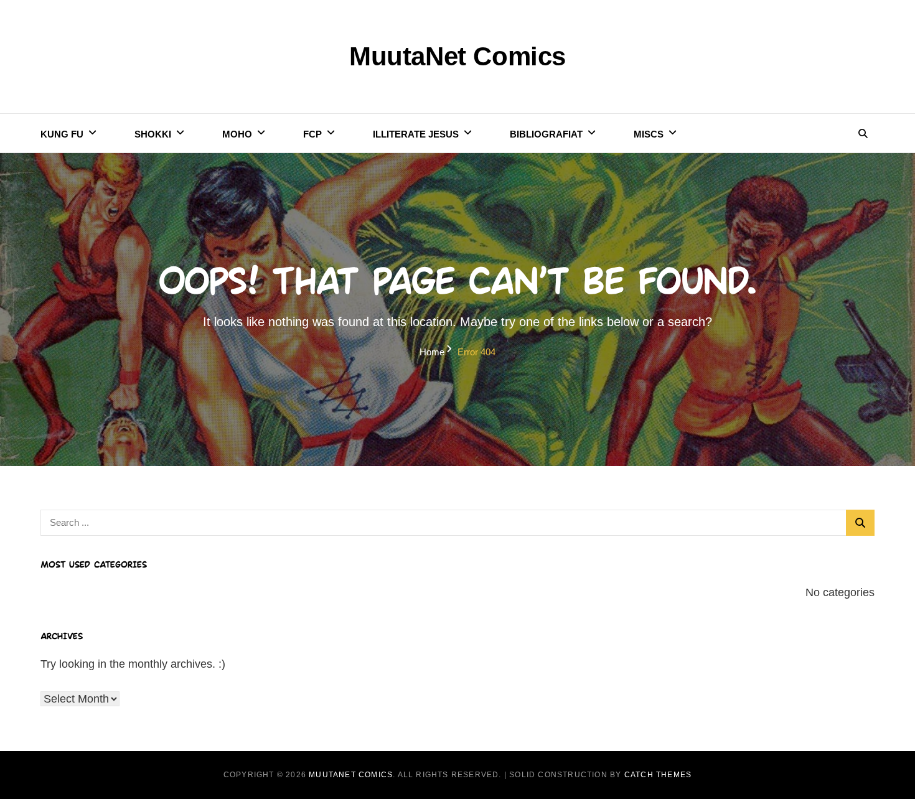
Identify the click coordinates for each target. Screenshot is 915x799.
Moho (237, 134)
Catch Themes (658, 774)
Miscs (649, 134)
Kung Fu (61, 134)
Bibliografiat (546, 134)
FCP (312, 134)
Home (432, 352)
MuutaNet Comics (457, 56)
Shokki (152, 134)
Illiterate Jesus (416, 134)
